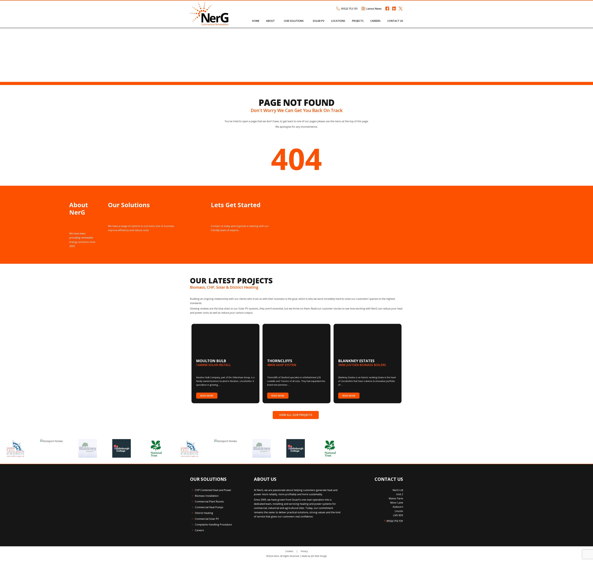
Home (255, 21)
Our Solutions (294, 21)
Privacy (304, 551)
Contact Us (395, 21)
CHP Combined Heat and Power (213, 490)
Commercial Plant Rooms (209, 501)
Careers (375, 21)
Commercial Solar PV (207, 519)
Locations (338, 21)
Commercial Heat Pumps (209, 507)
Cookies (289, 551)
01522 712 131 (349, 8)
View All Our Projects (295, 415)
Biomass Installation (207, 495)
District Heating (204, 513)
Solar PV (318, 21)
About (270, 21)
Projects (358, 21)
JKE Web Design (319, 556)
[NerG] (209, 24)
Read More (206, 395)
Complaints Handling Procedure (213, 524)
